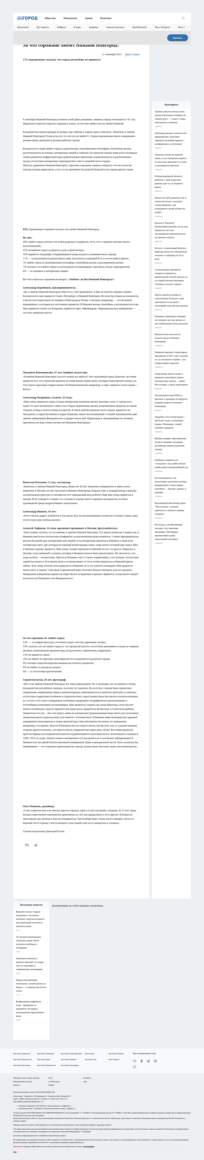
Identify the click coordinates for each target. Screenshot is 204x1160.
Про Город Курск (43, 1059)
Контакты (87, 1078)
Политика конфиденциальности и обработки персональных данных (39, 1136)
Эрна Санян (132, 54)
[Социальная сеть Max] (134, 1066)
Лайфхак (61, 27)
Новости (16, 1085)
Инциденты (70, 18)
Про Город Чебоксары (45, 1054)
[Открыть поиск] (183, 18)
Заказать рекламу (115, 27)
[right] (188, 27)
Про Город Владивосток (46, 1065)
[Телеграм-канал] (148, 1061)
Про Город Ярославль (21, 1065)
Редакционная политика (22, 1081)
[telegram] (36, 845)
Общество (50, 18)
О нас (50, 1078)
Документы (23, 27)
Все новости (43, 27)
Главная (51, 1085)
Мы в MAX (183, 27)
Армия (88, 18)
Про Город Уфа (90, 1059)
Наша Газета (89, 1054)
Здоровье (93, 27)
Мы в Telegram (162, 27)
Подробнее (86, 1132)
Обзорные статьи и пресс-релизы (26, 1078)
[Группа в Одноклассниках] (141, 1061)
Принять (178, 37)
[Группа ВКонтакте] (134, 1061)
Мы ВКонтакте (139, 27)
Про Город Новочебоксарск (71, 1054)
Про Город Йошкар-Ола (22, 1059)
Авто (85, 1081)
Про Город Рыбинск (68, 1059)
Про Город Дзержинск (21, 1054)
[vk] (27, 845)
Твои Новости (114, 1059)
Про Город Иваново (116, 1054)
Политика (105, 18)
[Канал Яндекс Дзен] (155, 1061)
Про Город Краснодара (70, 1065)
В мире (77, 27)
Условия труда (54, 1081)
